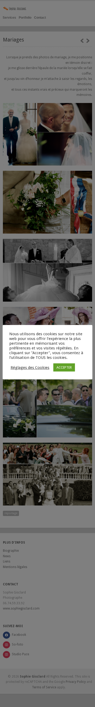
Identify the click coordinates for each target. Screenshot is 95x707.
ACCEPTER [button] (64, 367)
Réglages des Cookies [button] (30, 367)
